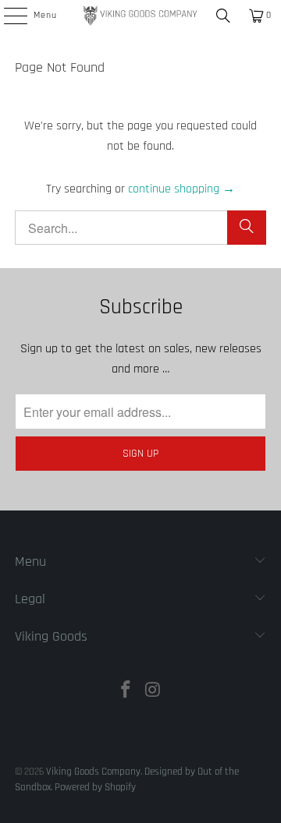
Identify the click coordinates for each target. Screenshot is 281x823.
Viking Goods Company (93, 771)
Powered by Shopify (95, 787)
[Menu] (7, 15)
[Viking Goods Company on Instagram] (153, 692)
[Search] (223, 15)
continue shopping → (181, 189)
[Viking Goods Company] (140, 15)
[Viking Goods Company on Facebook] (126, 692)
